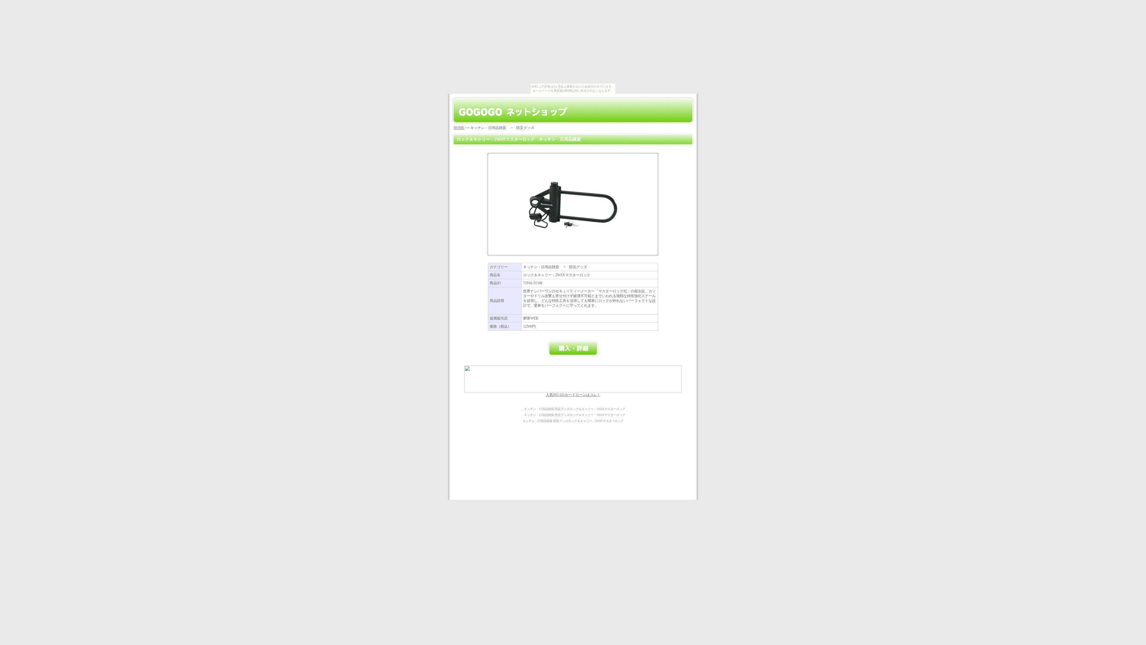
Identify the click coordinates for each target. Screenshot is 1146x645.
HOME (459, 128)
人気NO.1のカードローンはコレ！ (573, 395)
